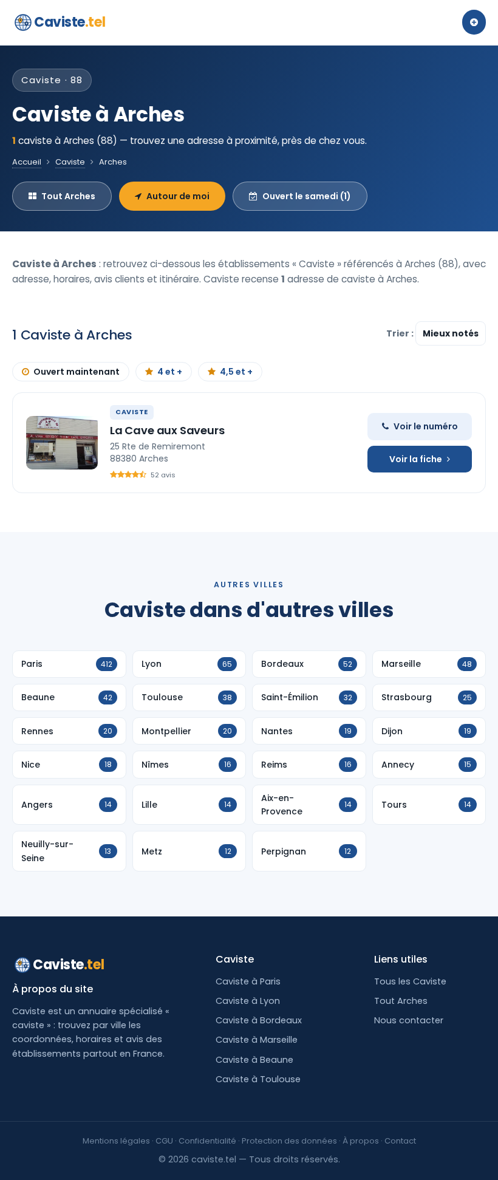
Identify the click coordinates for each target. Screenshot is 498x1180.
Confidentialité (207, 1141)
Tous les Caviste (410, 981)
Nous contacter (408, 1020)
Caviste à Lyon (248, 1001)
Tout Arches (68, 196)
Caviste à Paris (248, 981)
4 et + (169, 372)
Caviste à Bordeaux (259, 1020)
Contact (400, 1141)
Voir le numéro (426, 426)
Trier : (400, 333)
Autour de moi (178, 196)
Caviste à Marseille (257, 1040)
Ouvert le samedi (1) (306, 196)
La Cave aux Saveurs (167, 430)
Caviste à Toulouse (258, 1079)
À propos (361, 1141)
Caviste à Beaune (254, 1060)
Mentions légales (116, 1141)
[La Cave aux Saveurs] (62, 442)
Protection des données (289, 1141)
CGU (164, 1141)
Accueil (26, 162)
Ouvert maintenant (76, 372)
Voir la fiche (415, 459)
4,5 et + (236, 372)
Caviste (69, 22)
